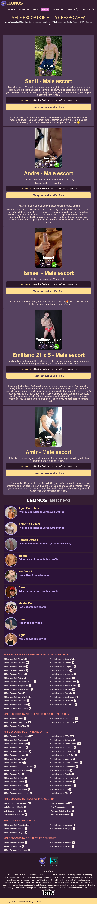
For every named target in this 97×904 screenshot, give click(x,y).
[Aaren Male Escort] (11, 594)
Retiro (15, 693)
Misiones (15, 811)
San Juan (16, 785)
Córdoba (16, 747)
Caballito (63, 662)
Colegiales (63, 666)
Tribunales (63, 700)
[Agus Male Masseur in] (11, 642)
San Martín (64, 785)
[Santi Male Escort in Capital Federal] (48, 55)
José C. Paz (64, 755)
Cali (14, 846)
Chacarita (16, 666)
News (35, 9)
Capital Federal (66, 743)
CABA (62, 736)
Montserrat (63, 674)
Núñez (15, 678)
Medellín (63, 846)
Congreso (16, 670)
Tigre (61, 789)
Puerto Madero (18, 689)
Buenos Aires (19, 736)
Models (11, 9)
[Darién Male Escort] (11, 626)
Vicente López (18, 793)
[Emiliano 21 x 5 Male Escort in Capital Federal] (48, 329)
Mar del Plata (64, 766)
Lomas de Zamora (66, 762)
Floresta (16, 674)
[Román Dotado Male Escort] (11, 547)
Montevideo (17, 850)
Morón (62, 770)
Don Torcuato (18, 751)
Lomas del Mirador (20, 766)
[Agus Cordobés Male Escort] (11, 515)
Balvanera (63, 659)
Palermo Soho (65, 681)
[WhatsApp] (54, 74)
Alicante (15, 842)
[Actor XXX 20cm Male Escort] (11, 531)
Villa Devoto (64, 704)
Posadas (63, 774)
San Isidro (63, 781)
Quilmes (16, 778)
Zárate (62, 793)
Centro (15, 718)
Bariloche (63, 740)
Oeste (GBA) (65, 722)
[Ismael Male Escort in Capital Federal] (48, 247)
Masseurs (24, 9)
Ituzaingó (16, 755)
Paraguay (63, 828)
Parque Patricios (66, 685)
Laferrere (63, 759)
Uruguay (16, 832)
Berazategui (17, 743)
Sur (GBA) (16, 726)
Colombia (63, 825)
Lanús (15, 762)
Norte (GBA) (18, 722)
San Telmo (17, 700)
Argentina (17, 825)
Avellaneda (17, 740)
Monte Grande (18, 770)
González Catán (66, 751)
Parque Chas (18, 685)
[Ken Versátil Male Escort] (11, 578)
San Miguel (17, 789)
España (15, 828)
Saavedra (63, 693)
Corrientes (63, 747)
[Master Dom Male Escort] (11, 610)
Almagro (16, 659)
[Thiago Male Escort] (11, 563)
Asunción (63, 842)
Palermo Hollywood (20, 681)
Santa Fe (61, 814)
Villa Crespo (17, 704)
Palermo (63, 678)
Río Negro (61, 811)
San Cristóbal (18, 697)
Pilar (14, 774)
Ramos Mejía (64, 778)
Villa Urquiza (17, 708)
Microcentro (64, 718)
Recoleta (63, 689)
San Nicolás (64, 697)
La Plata (16, 759)
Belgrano (16, 662)
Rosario (15, 781)
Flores (62, 670)
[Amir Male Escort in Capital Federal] (48, 426)
